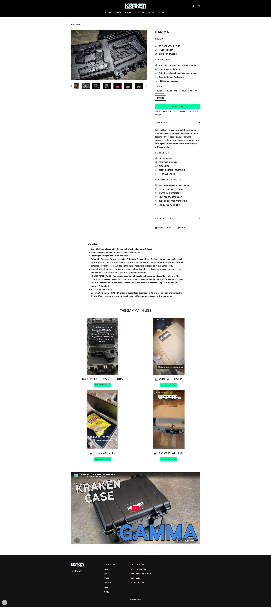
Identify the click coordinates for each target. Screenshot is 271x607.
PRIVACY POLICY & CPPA (141, 574)
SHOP (118, 12)
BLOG (151, 12)
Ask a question (164, 218)
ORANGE (160, 98)
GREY (184, 90)
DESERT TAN (172, 90)
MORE (161, 12)
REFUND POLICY (137, 583)
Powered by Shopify (135, 599)
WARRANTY (135, 578)
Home (72, 24)
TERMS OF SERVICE (138, 569)
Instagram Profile (102, 385)
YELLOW (193, 90)
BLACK (160, 90)
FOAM (128, 12)
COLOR (158, 86)
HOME (108, 12)
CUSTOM (139, 12)
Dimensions (162, 122)
